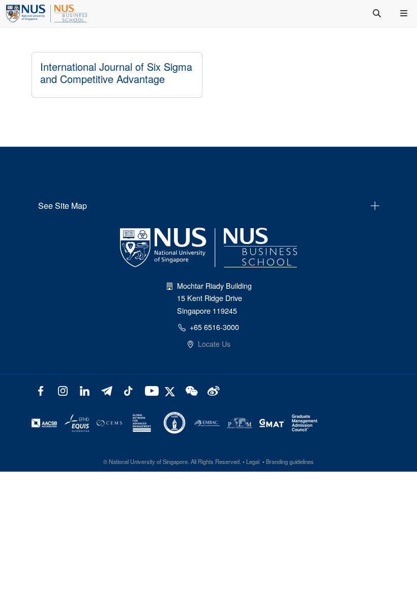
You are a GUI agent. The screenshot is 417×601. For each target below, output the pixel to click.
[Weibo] (212, 389)
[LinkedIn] (84, 389)
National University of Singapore (148, 461)
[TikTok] (127, 389)
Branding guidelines (290, 461)
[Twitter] (171, 389)
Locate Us (214, 343)
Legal (252, 461)
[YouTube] (149, 389)
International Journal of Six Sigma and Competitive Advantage (116, 72)
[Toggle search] (378, 13)
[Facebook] (41, 389)
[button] (405, 13)
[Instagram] (62, 389)
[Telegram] (106, 389)
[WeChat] (190, 389)
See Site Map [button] (62, 205)
